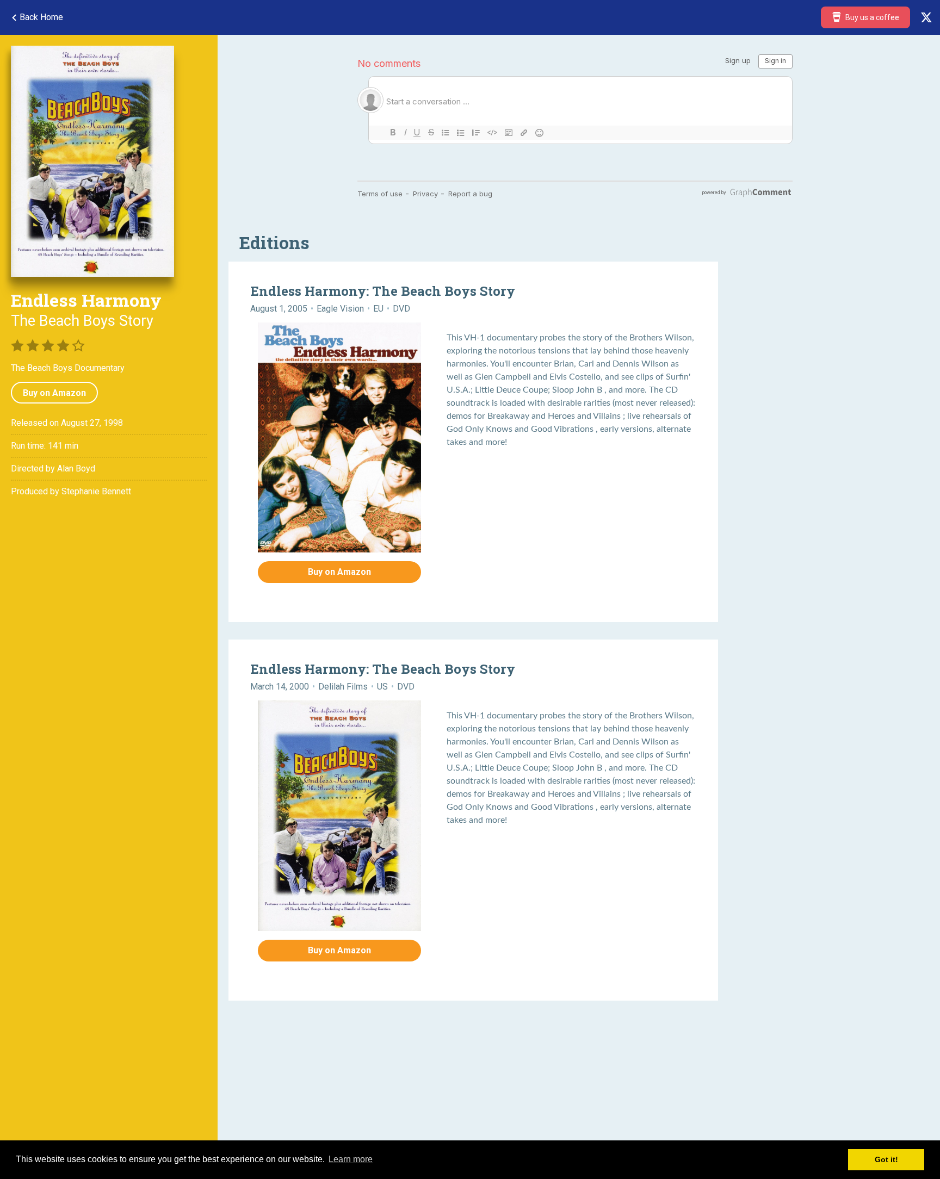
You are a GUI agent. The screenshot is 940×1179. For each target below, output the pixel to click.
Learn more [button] (351, 1159)
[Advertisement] (554, 1094)
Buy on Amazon (54, 393)
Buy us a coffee (871, 17)
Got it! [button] (886, 1159)
